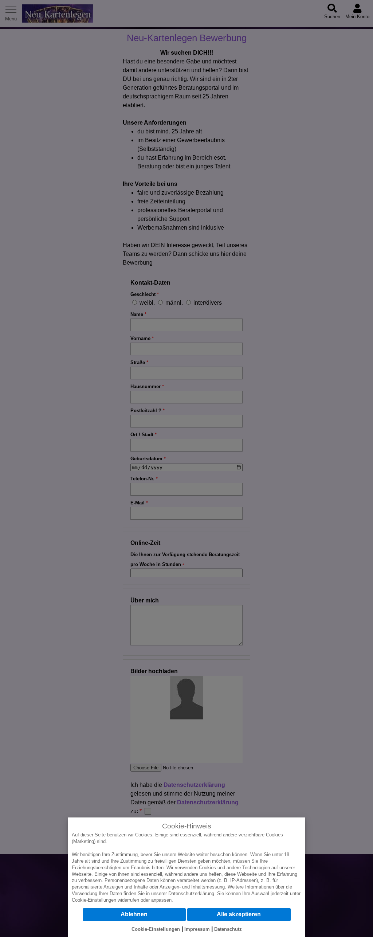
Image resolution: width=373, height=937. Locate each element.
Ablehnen (134, 914)
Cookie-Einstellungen (94, 900)
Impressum (197, 929)
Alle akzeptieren (239, 914)
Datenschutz (228, 929)
